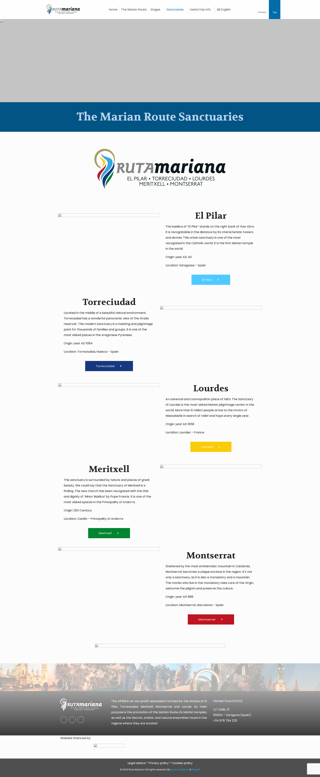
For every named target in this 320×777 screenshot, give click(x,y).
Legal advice (137, 763)
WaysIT (196, 769)
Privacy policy (159, 763)
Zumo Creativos (180, 769)
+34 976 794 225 (225, 720)
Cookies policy (182, 763)
